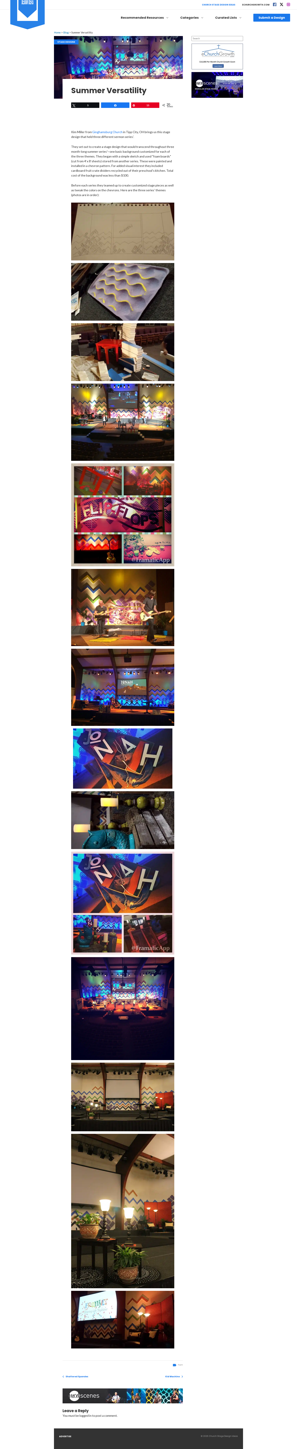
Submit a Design (271, 17)
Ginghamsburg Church (107, 132)
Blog (66, 32)
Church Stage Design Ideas (218, 4)
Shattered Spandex (77, 1376)
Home (57, 32)
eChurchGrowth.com (256, 4)
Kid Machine (172, 1376)
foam (180, 1364)
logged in (85, 1415)
